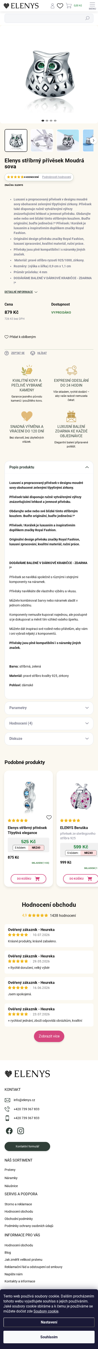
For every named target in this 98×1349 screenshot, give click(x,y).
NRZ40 (36, 847)
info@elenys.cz (24, 1100)
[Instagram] (20, 1130)
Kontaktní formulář (27, 1146)
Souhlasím (49, 1337)
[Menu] (92, 5)
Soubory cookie (46, 1311)
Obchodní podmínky (19, 1219)
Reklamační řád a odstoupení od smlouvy (33, 1267)
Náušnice (11, 1186)
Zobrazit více (49, 1036)
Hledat (87, 18)
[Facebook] (9, 1130)
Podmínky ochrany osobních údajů (29, 1226)
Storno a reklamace (18, 1204)
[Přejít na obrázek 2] (47, 121)
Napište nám (14, 1274)
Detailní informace (19, 292)
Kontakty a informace (20, 1281)
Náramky (11, 1178)
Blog (8, 1252)
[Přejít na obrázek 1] (42, 121)
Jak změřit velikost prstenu (23, 1259)
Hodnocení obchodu (49, 904)
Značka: (14, 185)
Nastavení (49, 1322)
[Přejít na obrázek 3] (51, 121)
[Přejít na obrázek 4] (55, 121)
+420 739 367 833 (26, 1109)
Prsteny (10, 1170)
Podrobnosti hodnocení (56, 177)
